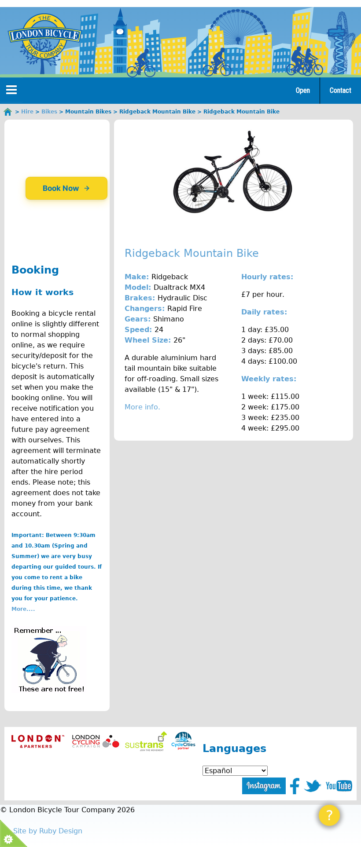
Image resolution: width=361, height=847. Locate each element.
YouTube (339, 786)
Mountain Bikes (88, 112)
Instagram (264, 786)
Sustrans (146, 741)
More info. (142, 407)
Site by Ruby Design (47, 831)
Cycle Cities (183, 741)
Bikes (49, 112)
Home (8, 111)
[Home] (44, 36)
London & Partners (37, 741)
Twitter (312, 786)
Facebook (294, 786)
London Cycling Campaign (96, 741)
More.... (23, 609)
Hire (27, 112)
